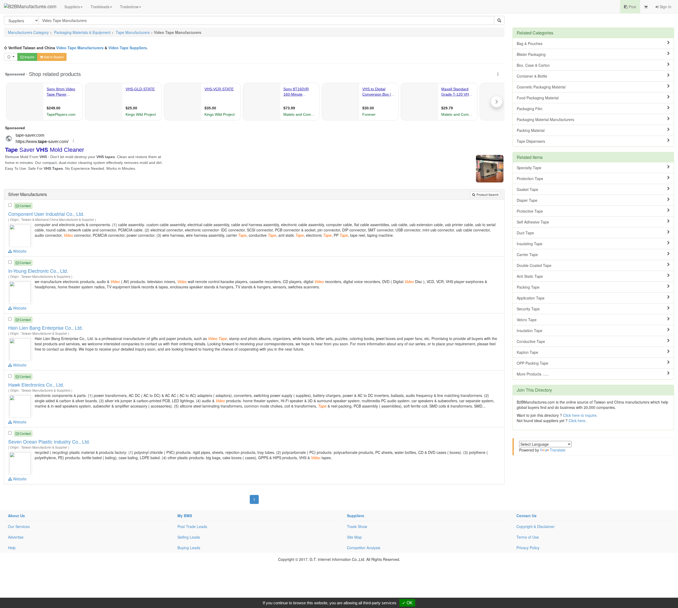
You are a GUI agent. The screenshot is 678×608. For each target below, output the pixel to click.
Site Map (354, 537)
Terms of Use (527, 537)
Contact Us (526, 515)
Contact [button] (25, 205)
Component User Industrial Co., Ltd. (46, 213)
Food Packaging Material (538, 97)
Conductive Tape (531, 341)
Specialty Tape (529, 167)
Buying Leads (188, 547)
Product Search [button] (487, 194)
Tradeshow (129, 6)
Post (632, 6)
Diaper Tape (527, 200)
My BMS (184, 515)
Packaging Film (529, 108)
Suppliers (72, 6)
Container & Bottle (532, 76)
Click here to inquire (579, 415)
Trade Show (357, 526)
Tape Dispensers (531, 141)
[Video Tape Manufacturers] (20, 234)
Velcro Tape (527, 319)
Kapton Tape (527, 352)
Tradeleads (100, 6)
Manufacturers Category (28, 32)
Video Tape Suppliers (127, 47)
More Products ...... (533, 374)
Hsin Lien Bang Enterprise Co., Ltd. (45, 327)
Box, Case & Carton (533, 65)
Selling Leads (188, 537)
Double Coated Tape (534, 265)
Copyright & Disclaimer (535, 526)
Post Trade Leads (192, 526)
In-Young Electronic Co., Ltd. (38, 270)
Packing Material (531, 130)
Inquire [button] (29, 57)
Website (19, 251)
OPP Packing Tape (532, 363)
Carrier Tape (527, 254)
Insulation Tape (529, 330)
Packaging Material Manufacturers (545, 119)
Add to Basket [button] (53, 57)
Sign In (665, 6)
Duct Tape (525, 232)
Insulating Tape (529, 243)
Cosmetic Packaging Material (541, 87)
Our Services (19, 526)
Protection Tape (530, 178)
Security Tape (528, 308)
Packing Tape (528, 287)
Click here (577, 420)
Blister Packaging (531, 54)
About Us (16, 515)
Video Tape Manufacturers (80, 47)
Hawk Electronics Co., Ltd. (36, 384)
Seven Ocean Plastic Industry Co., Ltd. (49, 441)
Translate (557, 450)
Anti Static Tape (530, 276)
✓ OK (407, 603)
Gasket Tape (527, 189)
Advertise (16, 537)
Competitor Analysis (363, 547)
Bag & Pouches (529, 43)
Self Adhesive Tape (533, 222)
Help (12, 547)
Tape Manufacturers (133, 32)
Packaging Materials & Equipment (82, 32)
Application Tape (531, 298)
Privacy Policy (527, 547)
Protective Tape (530, 211)
